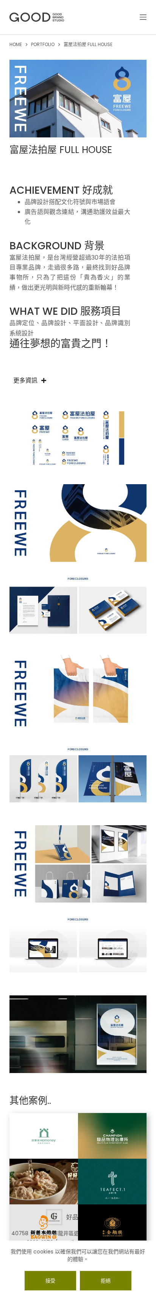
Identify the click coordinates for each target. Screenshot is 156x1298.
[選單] (143, 17)
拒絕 (106, 1280)
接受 (50, 1280)
